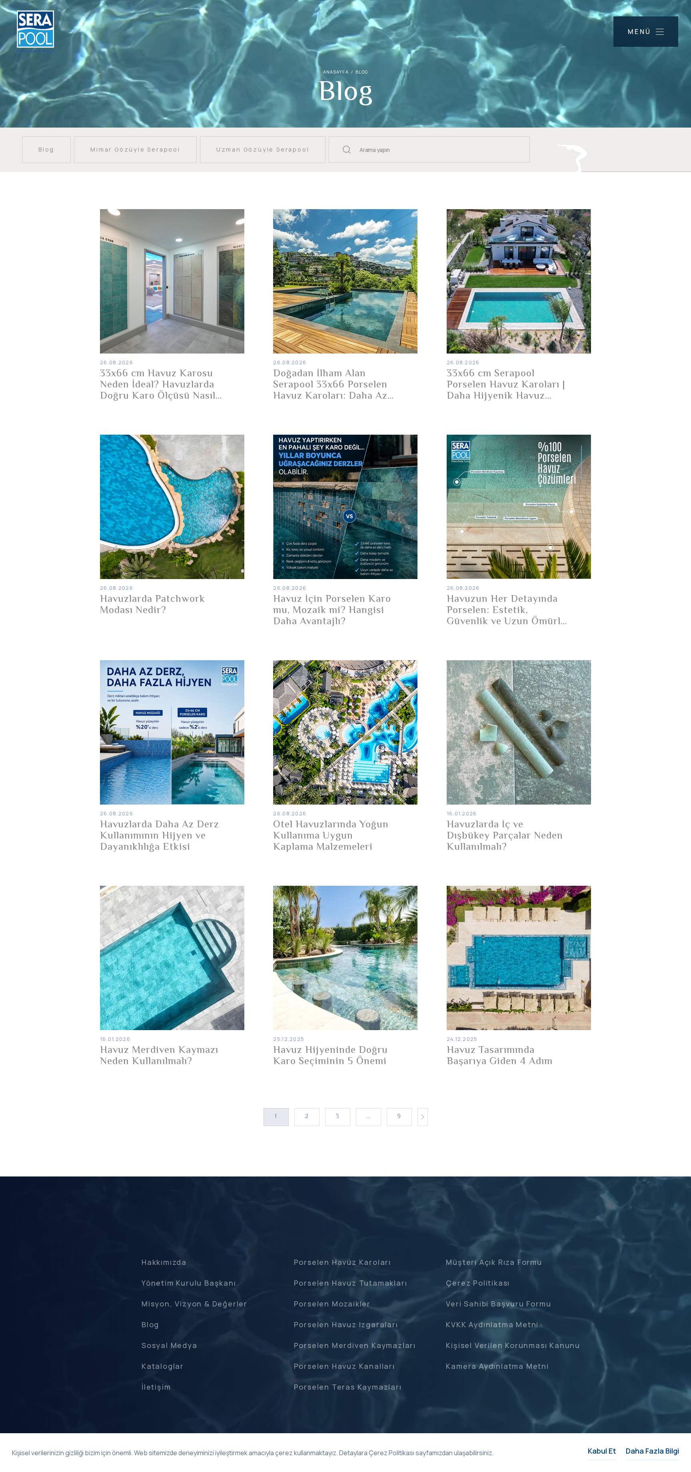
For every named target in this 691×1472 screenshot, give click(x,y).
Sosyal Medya (170, 1345)
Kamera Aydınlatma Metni (497, 1366)
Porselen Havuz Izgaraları (346, 1324)
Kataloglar (163, 1366)
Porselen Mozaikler (332, 1304)
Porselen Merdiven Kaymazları (355, 1345)
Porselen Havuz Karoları (342, 1262)
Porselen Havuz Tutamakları (350, 1283)
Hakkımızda (164, 1262)
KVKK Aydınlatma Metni (492, 1324)
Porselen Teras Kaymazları (348, 1387)
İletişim (156, 1387)
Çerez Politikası (478, 1283)
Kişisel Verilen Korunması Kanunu (513, 1345)
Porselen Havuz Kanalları (344, 1366)
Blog (150, 1324)
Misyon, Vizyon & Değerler (195, 1304)
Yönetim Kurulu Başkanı (189, 1283)
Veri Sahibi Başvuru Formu (498, 1304)
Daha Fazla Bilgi (652, 1451)
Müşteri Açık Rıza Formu (494, 1262)
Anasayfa (336, 72)
